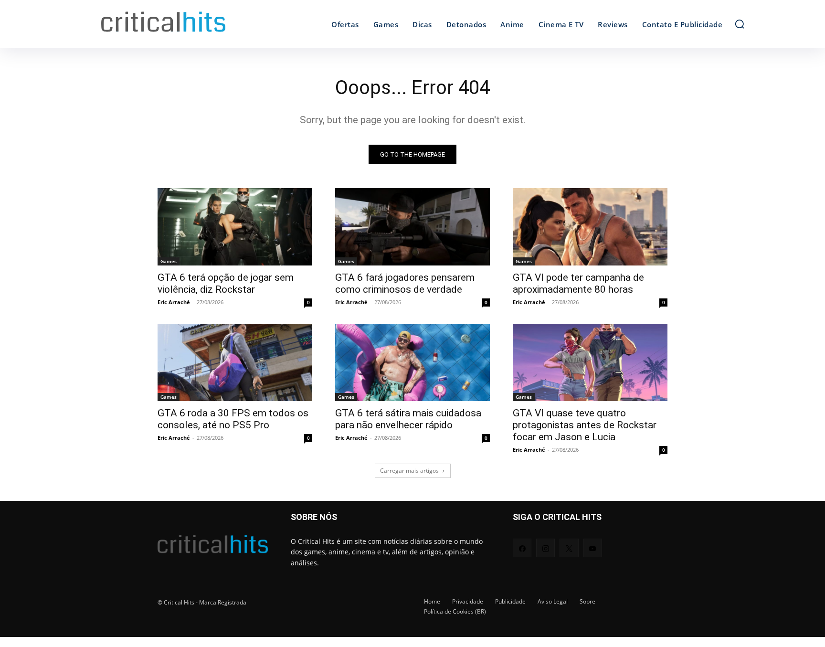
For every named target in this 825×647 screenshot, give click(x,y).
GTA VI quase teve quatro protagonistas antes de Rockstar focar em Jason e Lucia (584, 425)
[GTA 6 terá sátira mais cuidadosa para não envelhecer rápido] (412, 362)
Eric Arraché (174, 302)
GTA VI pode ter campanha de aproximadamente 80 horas (578, 283)
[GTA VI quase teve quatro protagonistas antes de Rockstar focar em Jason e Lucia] (590, 362)
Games (168, 261)
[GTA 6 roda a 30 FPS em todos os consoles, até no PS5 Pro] (235, 362)
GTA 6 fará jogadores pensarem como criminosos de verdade (405, 283)
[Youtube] (592, 548)
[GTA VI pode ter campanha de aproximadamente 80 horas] (590, 226)
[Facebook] (522, 548)
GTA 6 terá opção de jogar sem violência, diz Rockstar (226, 283)
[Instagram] (545, 548)
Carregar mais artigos (409, 471)
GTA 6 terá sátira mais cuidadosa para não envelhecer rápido (408, 419)
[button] (739, 24)
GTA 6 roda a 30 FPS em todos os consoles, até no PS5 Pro (233, 419)
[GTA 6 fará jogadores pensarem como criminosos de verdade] (412, 226)
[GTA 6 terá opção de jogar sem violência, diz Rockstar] (235, 226)
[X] (569, 548)
